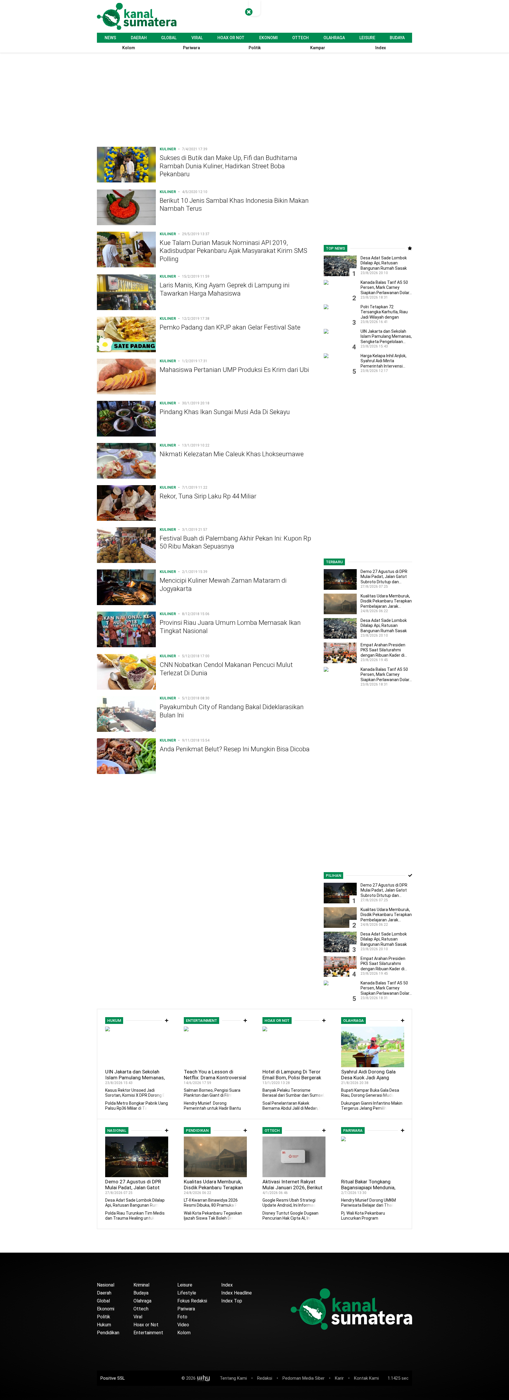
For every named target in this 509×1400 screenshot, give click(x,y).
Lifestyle (186, 1293)
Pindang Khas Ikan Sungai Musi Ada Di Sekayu (225, 412)
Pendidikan (108, 1332)
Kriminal (141, 1285)
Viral (197, 37)
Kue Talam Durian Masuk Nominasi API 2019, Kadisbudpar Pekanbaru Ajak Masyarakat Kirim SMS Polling (233, 251)
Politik (103, 1317)
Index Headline (236, 1293)
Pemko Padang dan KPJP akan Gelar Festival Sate (230, 327)
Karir (339, 1378)
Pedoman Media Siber (303, 1378)
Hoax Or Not (230, 37)
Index (227, 1285)
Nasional (105, 1285)
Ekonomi (268, 37)
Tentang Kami (233, 1378)
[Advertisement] (206, 101)
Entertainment (148, 1332)
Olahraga (334, 37)
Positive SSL (112, 1378)
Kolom (184, 1332)
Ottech (300, 37)
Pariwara (186, 1309)
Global (168, 37)
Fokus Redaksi (192, 1301)
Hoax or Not (145, 1324)
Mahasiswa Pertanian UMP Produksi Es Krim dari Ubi (234, 369)
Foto (182, 1317)
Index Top (231, 1301)
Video (183, 1324)
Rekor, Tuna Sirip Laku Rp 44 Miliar (208, 496)
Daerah (139, 37)
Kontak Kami (366, 1378)
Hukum (104, 1324)
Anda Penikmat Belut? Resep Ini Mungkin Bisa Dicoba (235, 749)
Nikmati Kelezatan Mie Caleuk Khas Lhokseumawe (232, 454)
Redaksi (264, 1378)
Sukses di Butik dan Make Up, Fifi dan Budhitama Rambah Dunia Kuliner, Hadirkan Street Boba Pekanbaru (228, 166)
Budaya (397, 37)
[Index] (166, 1020)
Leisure (367, 37)
